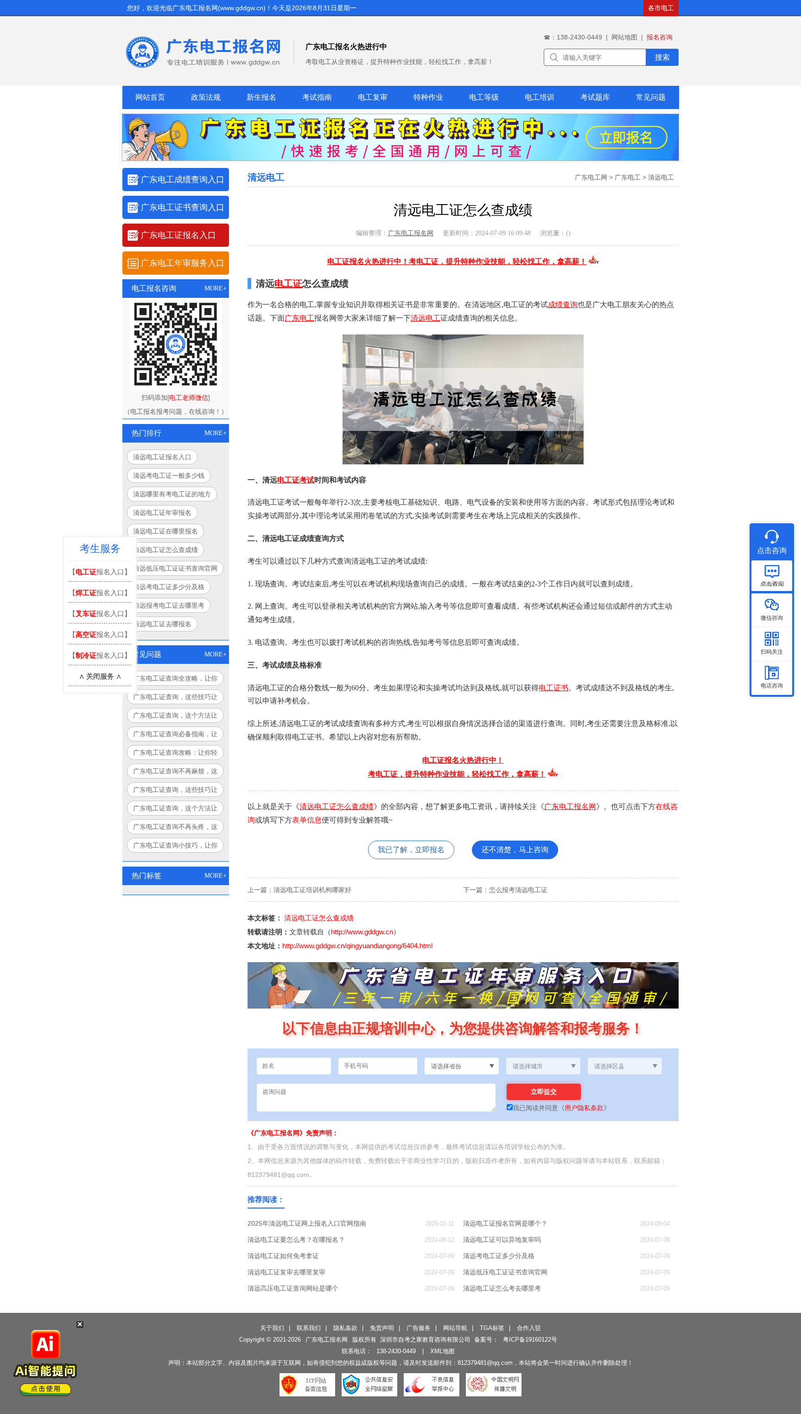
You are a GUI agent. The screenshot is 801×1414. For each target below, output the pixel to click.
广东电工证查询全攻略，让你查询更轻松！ (175, 680)
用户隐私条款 (584, 1108)
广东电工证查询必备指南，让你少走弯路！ (175, 735)
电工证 (288, 283)
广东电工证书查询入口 (182, 207)
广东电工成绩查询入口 (182, 179)
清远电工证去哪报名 (162, 624)
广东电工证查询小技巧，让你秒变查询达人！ (175, 847)
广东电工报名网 (410, 233)
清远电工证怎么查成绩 (165, 549)
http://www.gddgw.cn (362, 932)
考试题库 (595, 97)
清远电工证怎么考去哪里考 (502, 1288)
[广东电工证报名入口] (400, 158)
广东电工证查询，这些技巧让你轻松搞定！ (175, 698)
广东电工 (628, 177)
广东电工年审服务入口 (182, 263)
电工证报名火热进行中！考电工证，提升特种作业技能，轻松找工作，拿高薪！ (457, 261)
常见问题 (651, 97)
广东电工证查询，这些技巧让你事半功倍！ (175, 791)
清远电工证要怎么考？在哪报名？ (296, 1239)
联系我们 (309, 1327)
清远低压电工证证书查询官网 (175, 568)
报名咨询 (660, 37)
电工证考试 (295, 480)
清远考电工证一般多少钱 (168, 475)
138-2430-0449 (396, 1351)
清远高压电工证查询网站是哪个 (293, 1288)
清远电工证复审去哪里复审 (286, 1272)
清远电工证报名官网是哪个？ (505, 1223)
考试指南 (317, 97)
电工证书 (553, 688)
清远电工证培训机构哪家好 (312, 889)
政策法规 (206, 97)
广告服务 (419, 1327)
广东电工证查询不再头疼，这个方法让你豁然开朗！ (175, 828)
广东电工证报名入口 (178, 235)
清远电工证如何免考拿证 (283, 1256)
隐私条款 (345, 1327)
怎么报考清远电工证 (518, 889)
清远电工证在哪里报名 (165, 531)
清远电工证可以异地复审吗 (502, 1239)
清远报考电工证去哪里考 (168, 605)
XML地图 (442, 1351)
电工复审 (373, 97)
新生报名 (261, 97)
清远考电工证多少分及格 (168, 587)
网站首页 (150, 97)
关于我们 (272, 1327)
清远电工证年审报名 (162, 512)
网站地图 (624, 37)
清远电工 (661, 177)
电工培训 (539, 97)
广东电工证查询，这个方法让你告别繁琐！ (175, 810)
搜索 (662, 57)
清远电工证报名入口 (162, 457)
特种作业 (428, 97)
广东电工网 (591, 177)
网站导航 (455, 1327)
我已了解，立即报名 (411, 850)
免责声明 (382, 1327)
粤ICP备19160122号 (530, 1339)
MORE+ (215, 288)
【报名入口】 (100, 572)
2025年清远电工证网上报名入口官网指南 (307, 1223)
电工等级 (484, 97)
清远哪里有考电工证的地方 (172, 494)
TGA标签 (492, 1327)
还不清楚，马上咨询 (515, 850)
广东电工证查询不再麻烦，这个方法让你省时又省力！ (175, 772)
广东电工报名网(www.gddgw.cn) (219, 8)
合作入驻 (529, 1327)
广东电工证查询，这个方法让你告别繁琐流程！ (175, 717)
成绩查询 (563, 305)
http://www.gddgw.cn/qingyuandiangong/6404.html (357, 946)
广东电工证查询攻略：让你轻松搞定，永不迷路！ (175, 754)
